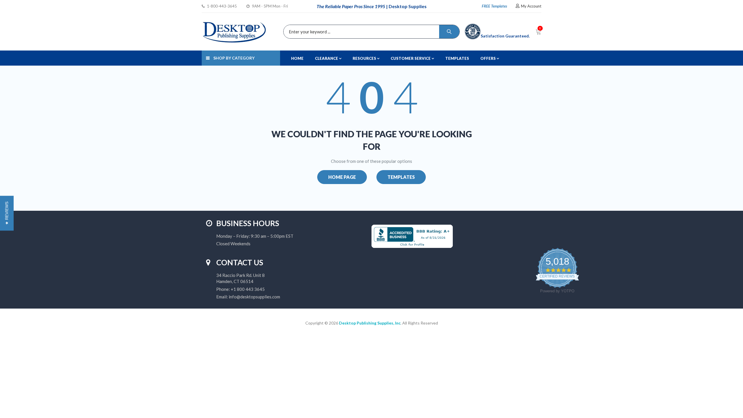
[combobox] (370, 31)
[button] (7, 213)
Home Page (342, 177)
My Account (531, 6)
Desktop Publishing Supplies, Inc (370, 322)
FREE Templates (494, 6)
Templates (401, 177)
